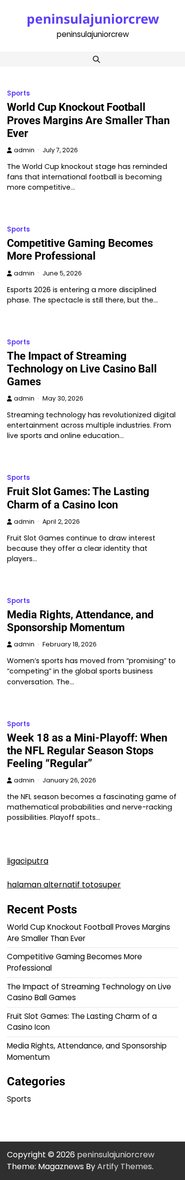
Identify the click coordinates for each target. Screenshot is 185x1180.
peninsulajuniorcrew (93, 19)
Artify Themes (124, 1166)
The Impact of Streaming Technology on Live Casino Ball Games (82, 369)
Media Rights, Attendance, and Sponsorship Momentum (80, 621)
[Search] (96, 59)
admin (24, 150)
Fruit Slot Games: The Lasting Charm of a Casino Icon (78, 497)
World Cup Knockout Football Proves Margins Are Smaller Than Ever (88, 120)
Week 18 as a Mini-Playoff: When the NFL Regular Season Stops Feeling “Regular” (87, 751)
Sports (18, 93)
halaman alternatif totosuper (64, 884)
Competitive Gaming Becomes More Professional (80, 249)
